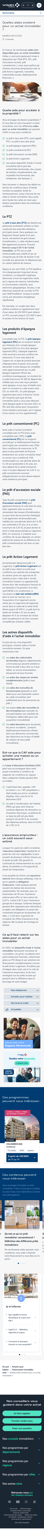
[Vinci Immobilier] (9, 5)
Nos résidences (19, 990)
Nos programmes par (15, 1449)
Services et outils (19, 1003)
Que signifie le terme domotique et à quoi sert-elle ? (19, 1317)
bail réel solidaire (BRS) (27, 593)
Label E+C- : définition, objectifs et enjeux (18, 1331)
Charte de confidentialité (20, 1513)
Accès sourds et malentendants (21, 1519)
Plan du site (13, 1508)
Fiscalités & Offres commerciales (20, 1511)
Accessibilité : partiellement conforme (20, 1517)
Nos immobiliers (17, 1438)
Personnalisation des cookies (13, 1515)
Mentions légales (25, 1508)
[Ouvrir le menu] (39, 5)
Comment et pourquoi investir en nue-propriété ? (20, 1343)
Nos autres (12, 1483)
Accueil (5, 1366)
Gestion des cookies (31, 1515)
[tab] (18, 1263)
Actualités (16, 1010)
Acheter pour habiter (22, 997)
